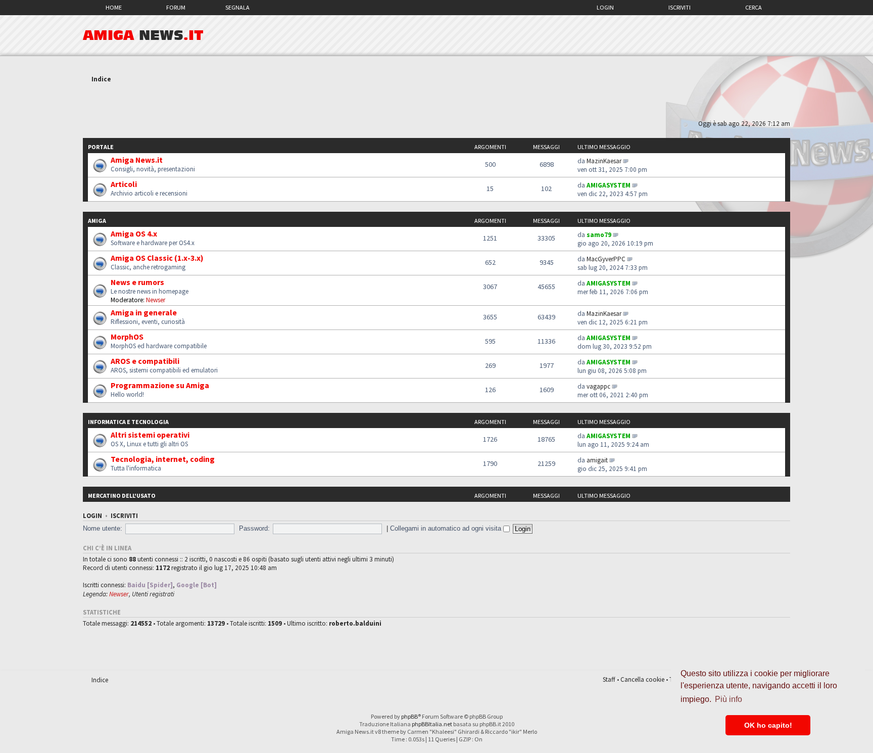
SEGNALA (237, 7)
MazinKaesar (604, 161)
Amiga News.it (137, 160)
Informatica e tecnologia (128, 422)
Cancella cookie (642, 679)
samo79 (599, 234)
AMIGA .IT (143, 35)
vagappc (598, 386)
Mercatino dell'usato (122, 495)
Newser (155, 300)
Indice (101, 79)
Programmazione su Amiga (160, 385)
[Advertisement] (436, 102)
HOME (114, 7)
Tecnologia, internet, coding (163, 459)
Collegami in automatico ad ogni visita (446, 528)
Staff (609, 679)
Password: (254, 528)
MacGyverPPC (606, 259)
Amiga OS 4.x (134, 233)
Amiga (97, 220)
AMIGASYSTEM (608, 185)
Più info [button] (728, 699)
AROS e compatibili (145, 361)
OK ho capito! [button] (768, 725)
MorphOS (127, 337)
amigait (597, 460)
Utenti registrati (153, 594)
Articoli (124, 184)
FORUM (175, 7)
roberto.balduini (355, 623)
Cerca (753, 7)
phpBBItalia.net (432, 724)
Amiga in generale (144, 312)
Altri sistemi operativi (150, 435)
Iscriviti (679, 7)
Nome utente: (102, 528)
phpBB (409, 716)
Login (605, 7)
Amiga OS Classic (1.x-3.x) (157, 258)
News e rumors (137, 282)
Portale (101, 147)
